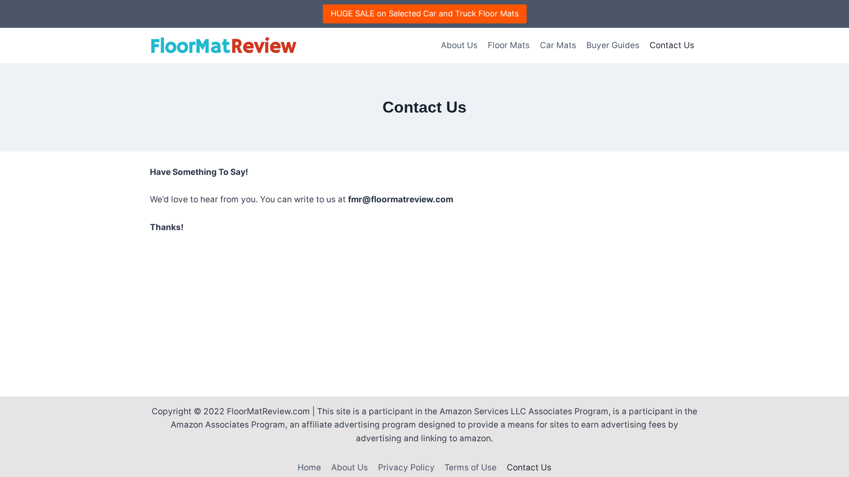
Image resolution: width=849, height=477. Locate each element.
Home (309, 467)
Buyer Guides (612, 45)
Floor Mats (509, 45)
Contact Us (672, 45)
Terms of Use (470, 467)
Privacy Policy (406, 467)
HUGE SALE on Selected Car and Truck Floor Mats (425, 13)
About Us (459, 45)
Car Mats (558, 45)
